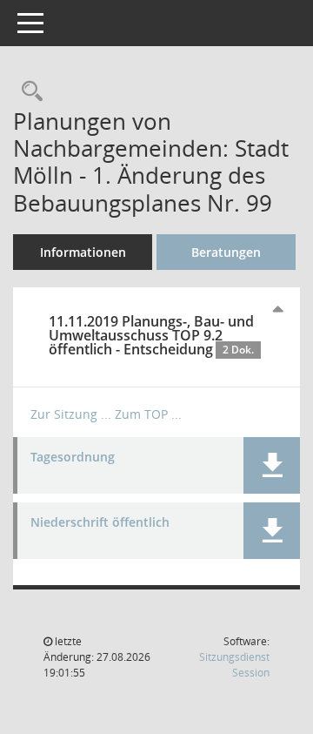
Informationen (83, 252)
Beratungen (226, 252)
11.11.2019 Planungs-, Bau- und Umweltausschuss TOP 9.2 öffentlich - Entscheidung (151, 335)
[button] (271, 465)
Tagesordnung (72, 457)
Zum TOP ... (148, 414)
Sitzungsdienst (234, 665)
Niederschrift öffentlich (100, 522)
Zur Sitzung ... (70, 414)
